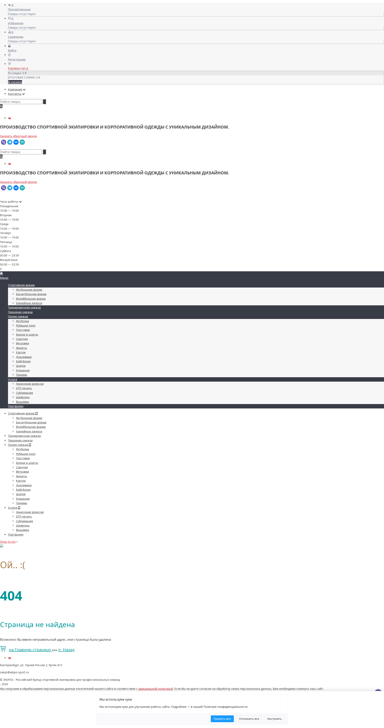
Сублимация (24, 393)
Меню (4, 278)
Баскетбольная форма (31, 294)
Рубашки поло (25, 325)
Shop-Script (8, 542)
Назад (66, 649)
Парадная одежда (20, 312)
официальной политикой (155, 689)
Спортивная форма (21, 285)
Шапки (21, 366)
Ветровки (22, 343)
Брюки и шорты (27, 334)
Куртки (21, 352)
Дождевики (24, 357)
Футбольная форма (29, 290)
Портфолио (15, 406)
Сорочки (22, 339)
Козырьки (23, 370)
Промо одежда (18, 316)
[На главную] (1, 273)
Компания (15, 89)
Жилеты (21, 348)
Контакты (15, 94)
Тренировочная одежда (24, 307)
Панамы (21, 375)
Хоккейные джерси (29, 303)
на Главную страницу (30, 649)
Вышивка (22, 402)
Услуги (12, 379)
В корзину (15, 82)
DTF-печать (24, 388)
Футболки (22, 321)
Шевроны (23, 397)
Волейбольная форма (31, 299)
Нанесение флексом (30, 384)
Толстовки (23, 330)
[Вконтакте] (9, 118)
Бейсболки (23, 361)
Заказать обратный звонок (18, 136)
